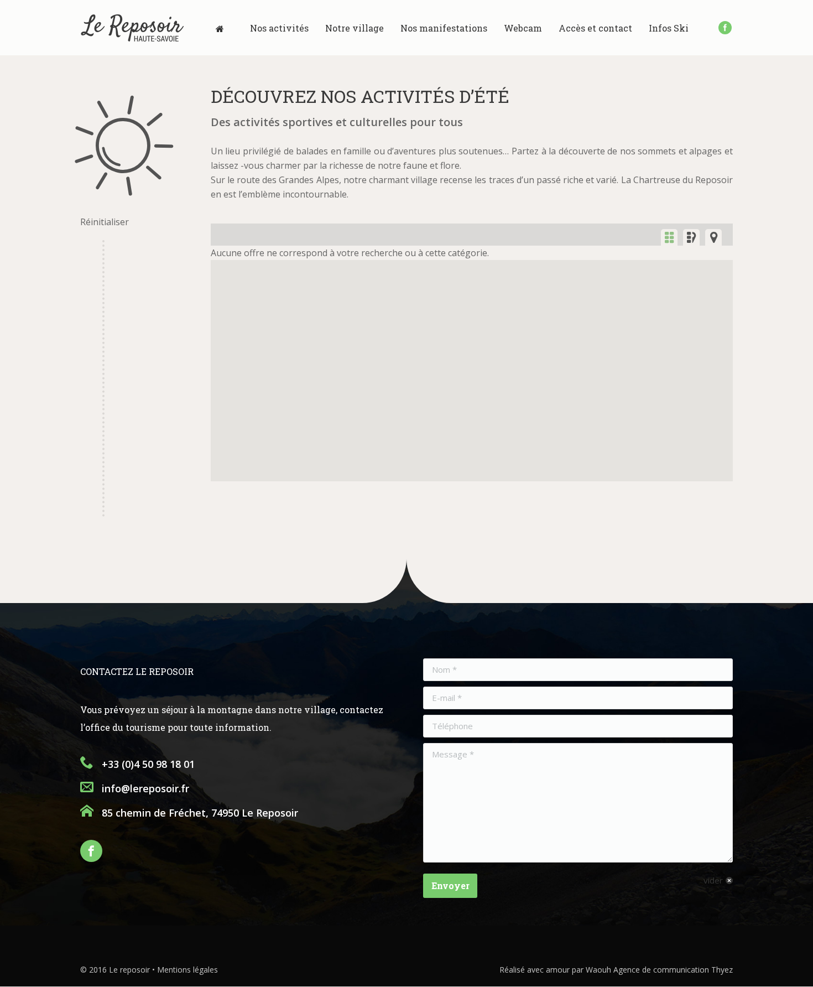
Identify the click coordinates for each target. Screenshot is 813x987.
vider (713, 880)
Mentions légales (187, 969)
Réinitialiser (104, 222)
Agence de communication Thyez (673, 969)
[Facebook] (725, 27)
